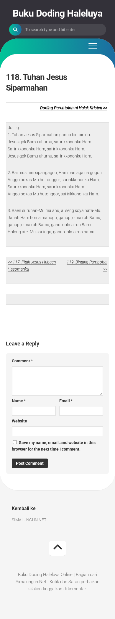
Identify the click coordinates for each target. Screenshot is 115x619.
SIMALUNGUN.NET (29, 519)
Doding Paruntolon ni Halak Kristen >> (73, 107)
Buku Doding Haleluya (57, 13)
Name (19, 400)
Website (19, 421)
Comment (22, 360)
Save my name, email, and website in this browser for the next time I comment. (54, 446)
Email (66, 400)
